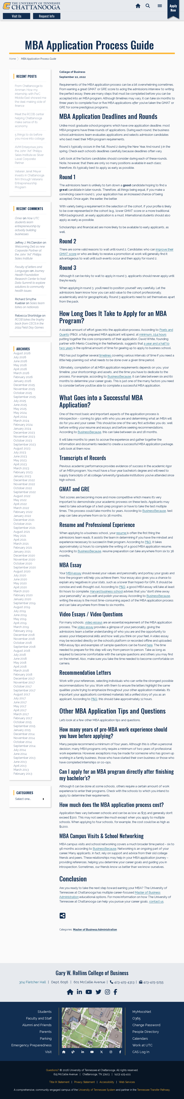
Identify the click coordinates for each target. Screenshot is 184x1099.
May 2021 (19, 535)
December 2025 (24, 385)
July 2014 (19, 750)
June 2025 (20, 405)
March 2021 (21, 543)
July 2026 (19, 357)
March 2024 (21, 420)
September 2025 (24, 397)
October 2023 (22, 440)
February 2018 (22, 674)
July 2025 (19, 401)
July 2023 (19, 452)
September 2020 (24, 567)
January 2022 (22, 516)
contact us (156, 901)
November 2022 (24, 484)
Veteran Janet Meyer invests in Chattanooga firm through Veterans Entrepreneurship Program (29, 179)
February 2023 (23, 472)
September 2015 (24, 726)
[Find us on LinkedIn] (80, 993)
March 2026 (21, 373)
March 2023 (21, 468)
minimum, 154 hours (152, 334)
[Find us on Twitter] (99, 993)
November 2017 (24, 682)
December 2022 (24, 480)
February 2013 (22, 773)
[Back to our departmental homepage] (63, 1052)
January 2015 (22, 730)
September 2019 (24, 603)
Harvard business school (106, 591)
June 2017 (20, 702)
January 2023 (22, 476)
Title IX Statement (59, 1082)
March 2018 (21, 670)
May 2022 (20, 500)
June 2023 (20, 456)
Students (45, 1012)
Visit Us (16, 16)
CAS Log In (140, 1052)
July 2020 (19, 575)
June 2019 (20, 615)
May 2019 (19, 619)
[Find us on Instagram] (108, 993)
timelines (105, 355)
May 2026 (20, 365)
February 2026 (23, 377)
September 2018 (24, 646)
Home (12, 58)
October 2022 (22, 488)
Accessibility (107, 1082)
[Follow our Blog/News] (73, 1052)
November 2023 (24, 436)
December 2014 (24, 734)
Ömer (18, 218)
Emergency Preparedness (31, 1045)
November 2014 (24, 738)
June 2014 (20, 754)
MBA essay (73, 573)
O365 (136, 1018)
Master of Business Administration (95, 929)
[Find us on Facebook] (120, 1052)
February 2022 (23, 512)
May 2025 (20, 409)
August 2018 (21, 650)
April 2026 (20, 369)
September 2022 (24, 492)
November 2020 (24, 559)
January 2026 (22, 381)
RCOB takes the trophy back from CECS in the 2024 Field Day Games (29, 323)
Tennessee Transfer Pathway (153, 1089)
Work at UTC (142, 1045)
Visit (48, 1052)
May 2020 (20, 583)
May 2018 (19, 662)
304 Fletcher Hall (32, 982)
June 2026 (20, 361)
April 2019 (20, 623)
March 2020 (21, 591)
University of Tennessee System (97, 1089)
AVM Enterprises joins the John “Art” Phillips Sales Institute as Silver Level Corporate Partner (29, 155)
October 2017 (22, 686)
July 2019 (19, 611)
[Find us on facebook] (115, 993)
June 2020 (20, 579)
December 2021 (23, 520)
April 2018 (20, 666)
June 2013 (20, 761)
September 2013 (24, 758)
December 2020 (24, 555)
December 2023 (24, 432)
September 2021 (24, 527)
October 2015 (22, 722)
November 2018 (24, 639)
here (150, 645)
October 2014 (22, 742)
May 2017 (19, 706)
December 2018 (24, 635)
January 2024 (22, 428)
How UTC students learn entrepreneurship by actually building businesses (27, 226)
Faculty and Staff (39, 1018)
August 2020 (22, 571)
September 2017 (24, 690)
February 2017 (22, 718)
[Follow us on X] (101, 1052)
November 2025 (24, 389)
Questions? (52, 1070)
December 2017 (23, 678)
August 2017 (21, 694)
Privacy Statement (84, 1082)
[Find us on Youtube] (92, 1052)
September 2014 (24, 746)
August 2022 (21, 496)
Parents (46, 1032)
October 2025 (22, 393)
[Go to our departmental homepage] (70, 993)
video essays (93, 622)
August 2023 (21, 448)
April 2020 (20, 587)
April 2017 (19, 710)
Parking (46, 1038)
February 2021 (22, 547)
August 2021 (21, 531)
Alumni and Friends (37, 1025)
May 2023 (20, 460)
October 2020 (22, 563)
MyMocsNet (141, 1012)
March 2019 (21, 627)
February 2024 (23, 424)
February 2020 (23, 595)
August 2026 (22, 353)
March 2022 (21, 508)
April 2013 (19, 765)
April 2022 (20, 504)
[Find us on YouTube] (89, 993)
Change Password (146, 1025)
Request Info (46, 16)
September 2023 (24, 444)
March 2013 (21, 769)
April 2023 (20, 464)
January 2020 (22, 599)
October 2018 (22, 643)
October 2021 (22, 524)
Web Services (127, 1082)
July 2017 (19, 698)
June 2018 (20, 658)
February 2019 (22, 631)
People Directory (145, 1032)
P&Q (148, 542)
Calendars (140, 1038)
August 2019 (21, 607)
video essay (85, 627)
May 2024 (20, 412)
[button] (148, 6)
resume (121, 533)
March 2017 (21, 714)
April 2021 (19, 539)
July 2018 (19, 654)
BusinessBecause (119, 376)
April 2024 (20, 416)
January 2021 (22, 551)
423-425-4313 (124, 982)
